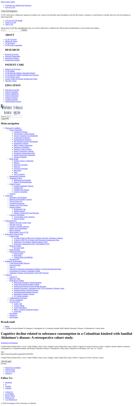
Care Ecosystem (14, 265)
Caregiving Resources (16, 203)
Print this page (6, 361)
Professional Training (16, 281)
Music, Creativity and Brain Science (26, 309)
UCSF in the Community (13, 45)
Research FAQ (14, 259)
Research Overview (12, 54)
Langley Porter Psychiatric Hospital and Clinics (21, 79)
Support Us (13, 315)
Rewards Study (19, 248)
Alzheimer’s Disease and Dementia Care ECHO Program (29, 273)
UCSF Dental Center (12, 77)
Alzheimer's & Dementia (9, 343)
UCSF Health (10, 71)
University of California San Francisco (18, 5)
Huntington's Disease (21, 143)
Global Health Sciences (13, 101)
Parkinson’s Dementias (21, 147)
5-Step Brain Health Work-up (19, 263)
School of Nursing (11, 98)
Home (7, 326)
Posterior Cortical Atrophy (23, 149)
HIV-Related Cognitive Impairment (26, 141)
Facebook (8, 382)
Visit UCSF (9, 24)
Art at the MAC (14, 302)
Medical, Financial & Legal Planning (26, 213)
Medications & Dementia (22, 180)
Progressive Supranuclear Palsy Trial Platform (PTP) (31, 244)
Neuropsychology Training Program (26, 290)
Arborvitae (17, 311)
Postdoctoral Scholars (12, 60)
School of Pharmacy (12, 96)
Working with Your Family (18, 205)
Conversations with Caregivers (24, 217)
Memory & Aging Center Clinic (20, 223)
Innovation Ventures (12, 58)
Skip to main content (8, 2)
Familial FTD (18, 188)
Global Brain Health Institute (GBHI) (26, 284)
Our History (13, 313)
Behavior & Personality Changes (20, 199)
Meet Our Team (14, 279)
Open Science (18, 253)
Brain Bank (18, 255)
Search (3, 116)
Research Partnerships (12, 56)
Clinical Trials (14, 236)
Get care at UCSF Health (13, 20)
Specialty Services (15, 224)
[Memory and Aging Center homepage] (11, 114)
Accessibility (9, 394)
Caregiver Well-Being (16, 215)
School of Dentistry (11, 92)
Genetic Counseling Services (19, 226)
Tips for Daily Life (15, 201)
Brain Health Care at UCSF (18, 232)
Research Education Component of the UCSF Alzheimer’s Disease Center (39, 288)
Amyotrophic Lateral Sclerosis (24, 134)
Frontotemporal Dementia (22, 139)
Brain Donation (14, 250)
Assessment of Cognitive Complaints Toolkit (24, 271)
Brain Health (13, 159)
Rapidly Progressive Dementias (24, 155)
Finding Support (19, 211)
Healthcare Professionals (13, 261)
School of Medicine (12, 94)
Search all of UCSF (50, 28)
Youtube (8, 386)
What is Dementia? (15, 130)
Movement (17, 170)
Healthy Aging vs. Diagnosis (23, 161)
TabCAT (12, 267)
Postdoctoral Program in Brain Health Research (30, 286)
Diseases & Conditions (13, 128)
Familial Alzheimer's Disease (23, 186)
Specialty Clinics (11, 81)
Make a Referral (14, 230)
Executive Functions (21, 168)
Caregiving (9, 196)
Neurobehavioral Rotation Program (26, 292)
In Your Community (16, 300)
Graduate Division (11, 99)
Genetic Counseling (20, 192)
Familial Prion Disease (21, 190)
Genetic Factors (14, 184)
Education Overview (12, 90)
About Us (8, 275)
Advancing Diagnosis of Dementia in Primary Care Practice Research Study (35, 269)
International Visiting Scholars (24, 294)
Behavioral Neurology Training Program (27, 282)
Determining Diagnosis (17, 176)
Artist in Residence (20, 308)
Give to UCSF (10, 7)
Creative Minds (19, 306)
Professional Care (20, 209)
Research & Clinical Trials (14, 234)
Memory (17, 163)
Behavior (17, 167)
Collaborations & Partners (18, 298)
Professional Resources (17, 252)
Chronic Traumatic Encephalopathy (26, 136)
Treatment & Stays (15, 178)
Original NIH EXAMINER (23, 257)
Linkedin (8, 388)
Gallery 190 (18, 304)
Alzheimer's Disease (21, 132)
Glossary (12, 194)
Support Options (15, 207)
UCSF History (10, 43)
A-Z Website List (11, 400)
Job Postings (13, 317)
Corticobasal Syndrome (22, 138)
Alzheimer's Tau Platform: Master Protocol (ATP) (30, 242)
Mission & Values (11, 41)
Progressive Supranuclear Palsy (24, 153)
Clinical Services (11, 221)
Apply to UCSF (10, 22)
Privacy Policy (10, 396)
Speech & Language (21, 165)
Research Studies (15, 246)
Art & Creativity (19, 174)
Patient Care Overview (13, 69)
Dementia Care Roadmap (18, 197)
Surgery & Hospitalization (23, 182)
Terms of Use (9, 398)
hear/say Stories (19, 219)
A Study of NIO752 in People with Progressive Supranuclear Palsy (36, 240)
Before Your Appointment (18, 228)
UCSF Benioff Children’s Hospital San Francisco (22, 75)
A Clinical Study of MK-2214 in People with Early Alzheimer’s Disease (38, 238)
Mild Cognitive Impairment (23, 145)
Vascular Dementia (20, 157)
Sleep (16, 172)
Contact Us (13, 277)
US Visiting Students (21, 296)
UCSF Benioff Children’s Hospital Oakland (20, 73)
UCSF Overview (11, 39)
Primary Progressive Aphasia (23, 151)
